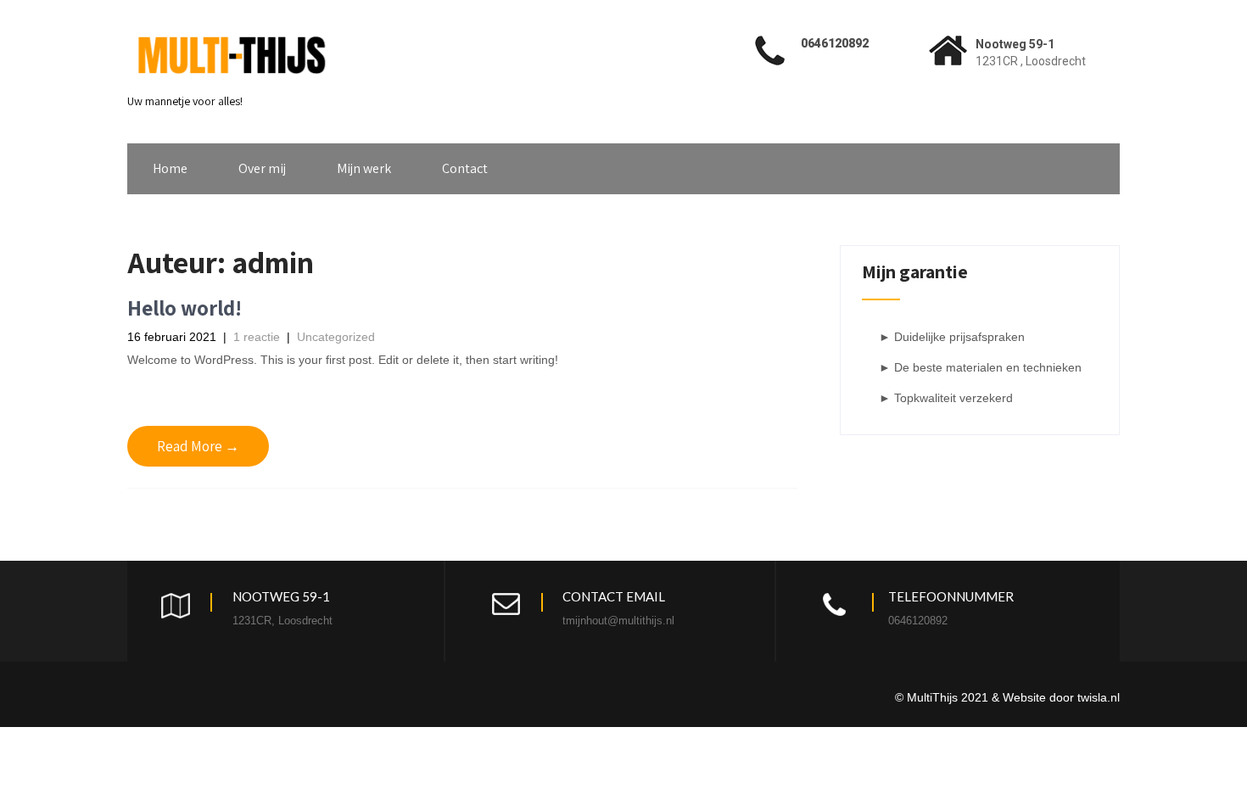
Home (170, 168)
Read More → (198, 446)
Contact (465, 168)
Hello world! (184, 308)
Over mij (262, 168)
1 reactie (256, 337)
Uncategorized (336, 337)
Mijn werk (364, 168)
